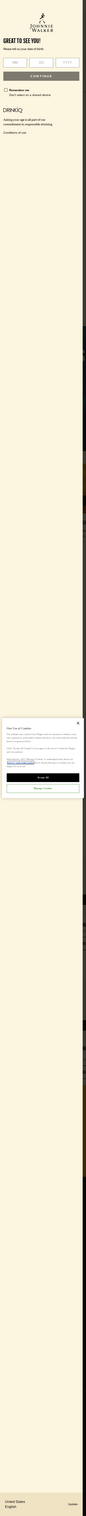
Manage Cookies (43, 788)
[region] (43, 758)
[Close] (78, 723)
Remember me (19, 90)
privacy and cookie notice (21, 762)
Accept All (43, 777)
